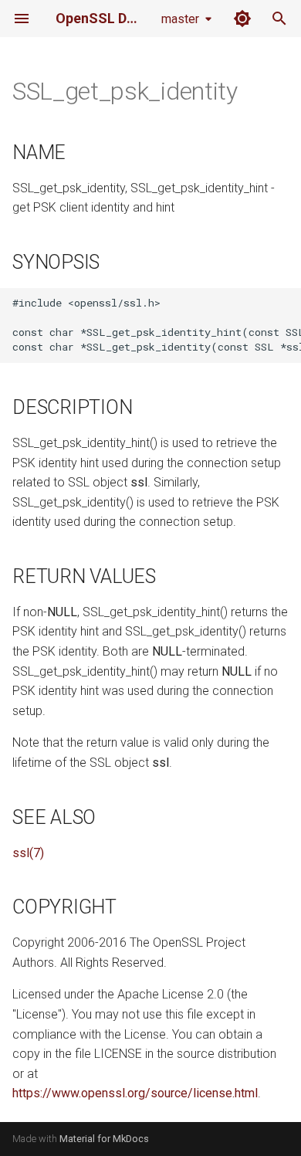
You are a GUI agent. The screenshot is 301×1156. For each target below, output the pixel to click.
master (180, 19)
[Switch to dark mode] (242, 18)
